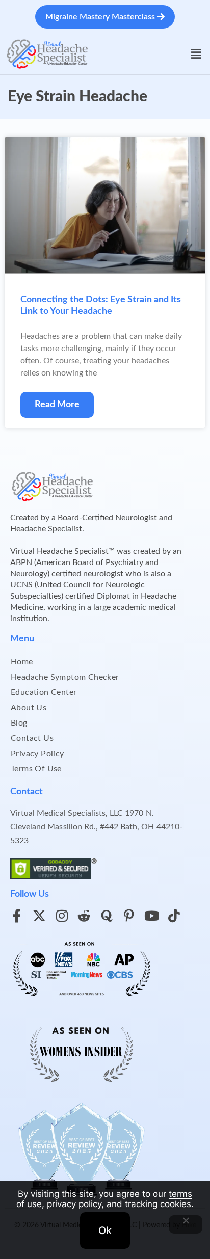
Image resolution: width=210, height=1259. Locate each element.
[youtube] (151, 915)
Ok (105, 1230)
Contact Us (32, 738)
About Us (28, 708)
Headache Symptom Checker (65, 677)
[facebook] (16, 915)
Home (22, 662)
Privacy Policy (37, 753)
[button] (196, 54)
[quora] (106, 915)
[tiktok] (173, 915)
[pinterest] (129, 915)
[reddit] (84, 915)
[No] (185, 1224)
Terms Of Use (36, 769)
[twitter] (39, 915)
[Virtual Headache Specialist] (47, 53)
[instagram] (61, 915)
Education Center (43, 692)
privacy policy (74, 1204)
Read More (57, 404)
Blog (19, 723)
